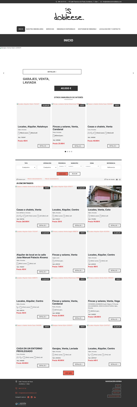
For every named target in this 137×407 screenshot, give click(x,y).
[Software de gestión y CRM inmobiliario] (20, 403)
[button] (26, 167)
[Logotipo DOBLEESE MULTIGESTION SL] (67, 14)
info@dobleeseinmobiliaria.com (28, 393)
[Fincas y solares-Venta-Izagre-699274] (68, 240)
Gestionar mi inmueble (87, 29)
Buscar (74, 174)
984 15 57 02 (22, 388)
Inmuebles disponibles (66, 29)
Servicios (50, 29)
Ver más (68, 373)
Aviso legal (116, 392)
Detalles (43, 146)
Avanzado (62, 174)
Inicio (21, 29)
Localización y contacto (109, 29)
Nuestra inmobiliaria (34, 29)
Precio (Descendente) (34, 179)
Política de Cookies (114, 396)
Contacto (117, 389)
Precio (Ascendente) (52, 179)
